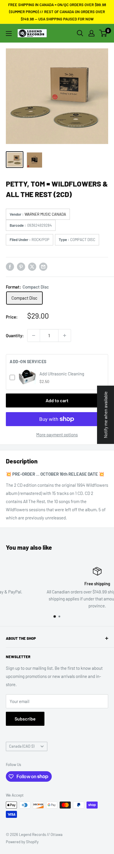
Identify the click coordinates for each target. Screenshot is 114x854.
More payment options (57, 434)
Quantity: (15, 335)
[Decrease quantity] (33, 335)
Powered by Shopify (22, 841)
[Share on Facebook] (10, 266)
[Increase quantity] (64, 335)
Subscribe (25, 718)
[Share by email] (43, 266)
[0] (103, 33)
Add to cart (57, 400)
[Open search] (80, 33)
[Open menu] (9, 33)
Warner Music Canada (45, 214)
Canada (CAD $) (21, 746)
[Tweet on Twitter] (32, 266)
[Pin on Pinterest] (21, 266)
